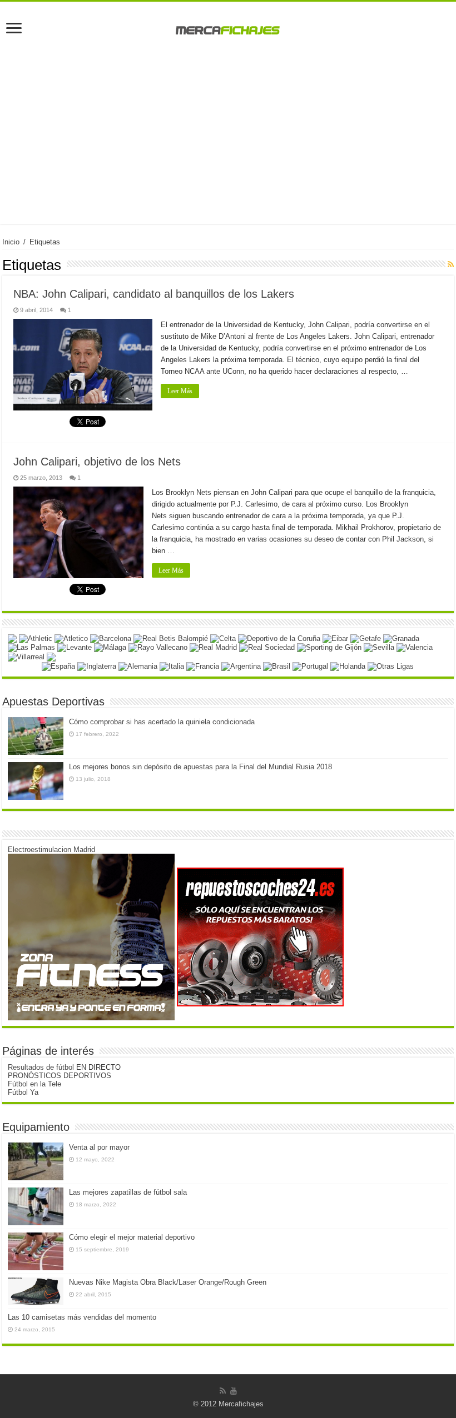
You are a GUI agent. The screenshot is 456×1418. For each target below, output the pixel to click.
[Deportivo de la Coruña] (279, 638)
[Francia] (202, 666)
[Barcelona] (110, 638)
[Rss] (223, 1390)
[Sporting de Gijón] (329, 647)
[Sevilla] (379, 647)
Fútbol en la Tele (34, 1084)
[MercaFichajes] (228, 27)
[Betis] (170, 638)
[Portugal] (310, 666)
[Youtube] (233, 1390)
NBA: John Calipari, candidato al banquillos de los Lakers (153, 294)
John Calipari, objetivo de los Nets (97, 461)
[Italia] (172, 666)
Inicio (10, 242)
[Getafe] (365, 638)
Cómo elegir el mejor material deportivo (132, 1237)
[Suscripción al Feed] (451, 264)
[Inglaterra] (96, 666)
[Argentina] (241, 666)
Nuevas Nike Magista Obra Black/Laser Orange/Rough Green (167, 1282)
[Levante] (74, 647)
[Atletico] (71, 638)
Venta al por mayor (99, 1147)
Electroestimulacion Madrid (51, 849)
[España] (58, 666)
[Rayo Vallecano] (157, 647)
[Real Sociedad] (267, 647)
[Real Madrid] (213, 647)
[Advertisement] (228, 146)
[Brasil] (276, 666)
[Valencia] (414, 647)
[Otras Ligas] (391, 666)
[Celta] (223, 638)
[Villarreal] (26, 656)
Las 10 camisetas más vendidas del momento (82, 1317)
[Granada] (401, 638)
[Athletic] (35, 638)
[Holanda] (347, 666)
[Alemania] (137, 666)
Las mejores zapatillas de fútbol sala (128, 1192)
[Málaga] (110, 647)
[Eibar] (335, 638)
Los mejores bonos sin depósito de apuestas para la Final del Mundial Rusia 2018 (200, 767)
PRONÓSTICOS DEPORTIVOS (59, 1075)
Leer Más (179, 391)
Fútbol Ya (23, 1092)
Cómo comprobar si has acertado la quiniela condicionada (162, 722)
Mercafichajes (241, 1404)
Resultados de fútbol (41, 1067)
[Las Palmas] (31, 647)
